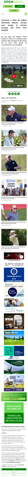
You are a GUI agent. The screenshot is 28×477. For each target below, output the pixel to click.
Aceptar (14, 469)
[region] (14, 451)
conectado (13, 100)
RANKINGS (14, 10)
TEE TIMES (19, 6)
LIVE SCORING (8, 6)
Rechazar (14, 474)
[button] (2, 14)
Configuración (14, 471)
